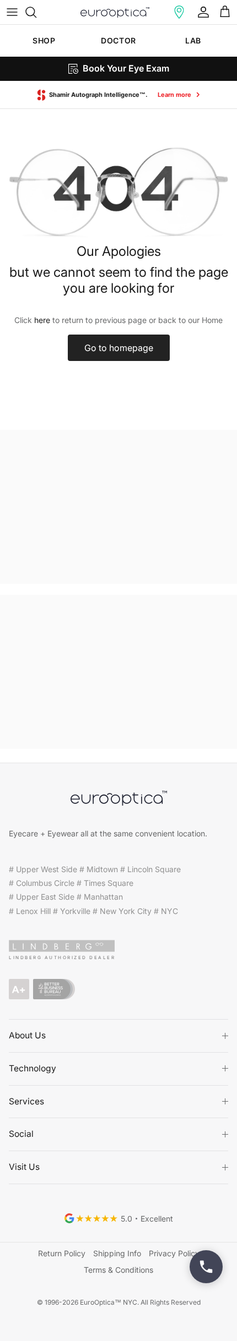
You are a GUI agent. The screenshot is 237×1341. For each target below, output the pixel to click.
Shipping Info (117, 1253)
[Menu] (12, 12)
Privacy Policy (174, 1253)
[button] (179, 12)
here (42, 320)
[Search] (36, 12)
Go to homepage (118, 347)
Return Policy (61, 1253)
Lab (193, 40)
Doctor (118, 40)
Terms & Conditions (118, 1269)
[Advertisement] (118, 507)
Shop (44, 40)
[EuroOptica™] (114, 12)
